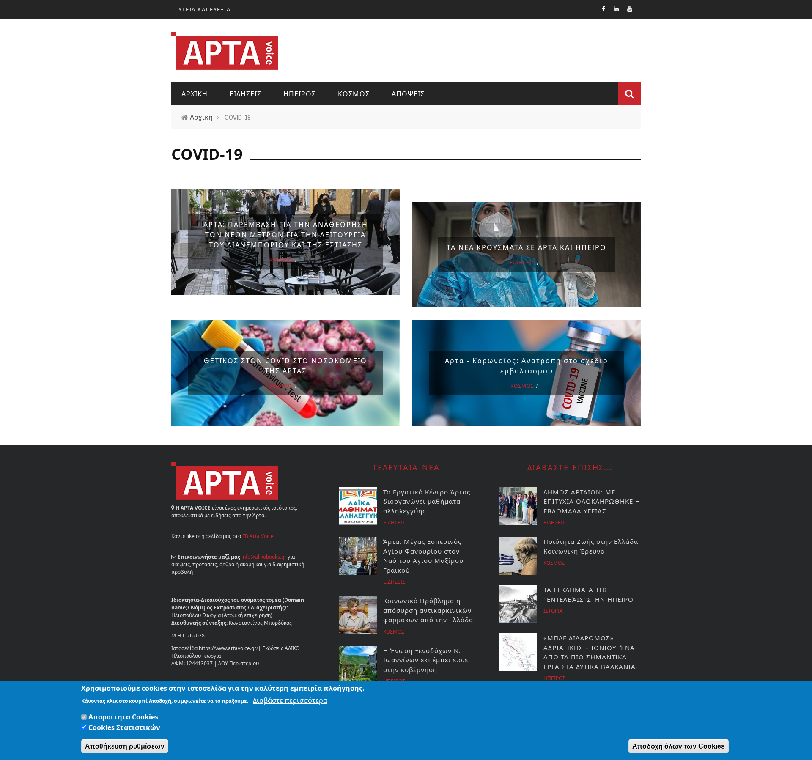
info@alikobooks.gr (263, 556)
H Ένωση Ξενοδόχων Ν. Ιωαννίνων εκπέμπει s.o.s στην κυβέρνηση (425, 660)
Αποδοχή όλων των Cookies (678, 745)
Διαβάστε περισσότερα (290, 700)
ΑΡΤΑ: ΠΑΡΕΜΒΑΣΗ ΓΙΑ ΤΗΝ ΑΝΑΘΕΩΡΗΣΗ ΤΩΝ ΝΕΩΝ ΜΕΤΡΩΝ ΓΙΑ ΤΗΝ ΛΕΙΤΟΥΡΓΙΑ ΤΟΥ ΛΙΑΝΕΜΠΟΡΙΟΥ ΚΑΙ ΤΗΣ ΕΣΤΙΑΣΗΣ (285, 235)
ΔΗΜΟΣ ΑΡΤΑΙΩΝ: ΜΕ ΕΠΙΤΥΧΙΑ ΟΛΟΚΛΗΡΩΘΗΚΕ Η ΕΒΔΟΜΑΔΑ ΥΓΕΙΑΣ (591, 501)
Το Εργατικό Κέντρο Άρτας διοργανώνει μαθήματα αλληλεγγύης (426, 501)
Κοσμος (354, 94)
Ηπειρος (299, 94)
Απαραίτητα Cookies (123, 717)
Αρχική (201, 117)
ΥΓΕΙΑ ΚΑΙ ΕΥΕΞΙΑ (204, 9)
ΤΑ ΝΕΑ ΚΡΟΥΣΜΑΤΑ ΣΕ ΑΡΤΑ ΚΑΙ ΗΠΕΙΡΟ (526, 247)
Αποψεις (408, 94)
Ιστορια (553, 611)
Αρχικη (194, 94)
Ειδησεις (245, 94)
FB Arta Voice (258, 536)
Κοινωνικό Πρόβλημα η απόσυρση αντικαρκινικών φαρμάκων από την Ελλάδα (428, 610)
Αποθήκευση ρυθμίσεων (125, 745)
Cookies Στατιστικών (124, 727)
